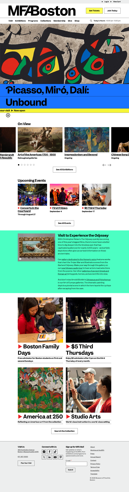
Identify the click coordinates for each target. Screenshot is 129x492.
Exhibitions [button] (20, 21)
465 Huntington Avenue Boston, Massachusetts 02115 (28, 451)
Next (109, 165)
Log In (107, 2)
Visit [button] (10, 21)
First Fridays (59, 208)
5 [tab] (32, 165)
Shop (77, 21)
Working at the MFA (97, 450)
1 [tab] (20, 165)
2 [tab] (23, 165)
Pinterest (60, 457)
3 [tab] (26, 165)
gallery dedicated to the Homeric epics (79, 259)
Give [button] (70, 21)
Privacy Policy (95, 464)
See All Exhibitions (64, 169)
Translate (93, 474)
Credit (20, 259)
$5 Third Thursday (95, 208)
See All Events (64, 223)
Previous (104, 165)
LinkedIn (49, 457)
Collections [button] (45, 21)
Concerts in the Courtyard (28, 209)
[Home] (41, 11)
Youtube (55, 457)
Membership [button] (59, 21)
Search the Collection (64, 431)
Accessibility (94, 471)
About (92, 447)
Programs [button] (33, 21)
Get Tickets (94, 10)
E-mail (68, 461)
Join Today (112, 10)
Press (92, 454)
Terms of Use (95, 467)
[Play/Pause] (8, 115)
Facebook (49, 451)
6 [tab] (35, 165)
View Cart (117, 2)
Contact (93, 460)
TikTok (55, 451)
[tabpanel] (40, 143)
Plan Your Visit (26, 463)
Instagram (44, 451)
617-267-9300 (23, 457)
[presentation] (32, 195)
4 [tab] (29, 165)
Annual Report (95, 457)
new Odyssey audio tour (72, 268)
